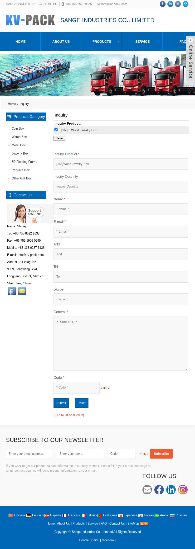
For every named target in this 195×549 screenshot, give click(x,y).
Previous (5, 71)
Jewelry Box (20, 153)
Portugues (109, 515)
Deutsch (37, 515)
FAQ (104, 523)
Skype (58, 289)
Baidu (95, 540)
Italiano (91, 515)
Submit (61, 403)
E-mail (60, 222)
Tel (56, 267)
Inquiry (24, 104)
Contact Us (117, 523)
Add (57, 244)
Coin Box (18, 128)
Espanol (55, 515)
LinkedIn (171, 489)
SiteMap (133, 523)
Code (59, 377)
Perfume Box (21, 170)
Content (61, 312)
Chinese (19, 515)
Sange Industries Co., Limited (92, 532)
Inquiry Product (66, 154)
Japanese (130, 515)
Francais (73, 515)
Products (102, 41)
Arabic (164, 515)
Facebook (159, 489)
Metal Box (19, 145)
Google (84, 540)
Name (59, 199)
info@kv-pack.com (114, 4)
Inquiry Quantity (66, 176)
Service (142, 41)
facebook (108, 540)
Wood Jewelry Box (84, 130)
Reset (82, 403)
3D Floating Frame (24, 162)
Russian (181, 515)
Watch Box (19, 137)
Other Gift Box (22, 178)
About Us (61, 41)
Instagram (183, 489)
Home (20, 41)
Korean (148, 515)
